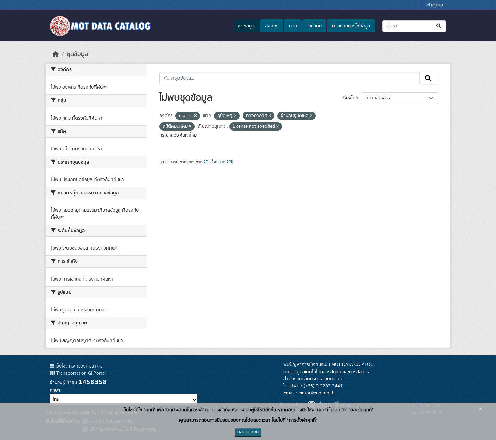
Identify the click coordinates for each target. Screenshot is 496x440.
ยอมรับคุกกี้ (248, 432)
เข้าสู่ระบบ (434, 5)
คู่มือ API (225, 162)
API (206, 162)
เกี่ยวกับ (314, 26)
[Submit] (439, 26)
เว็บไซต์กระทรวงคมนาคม (78, 366)
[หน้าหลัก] (55, 54)
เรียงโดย (350, 98)
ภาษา (55, 390)
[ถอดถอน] (195, 116)
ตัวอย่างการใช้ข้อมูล (351, 26)
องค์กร (271, 26)
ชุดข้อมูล (246, 26)
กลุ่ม (293, 26)
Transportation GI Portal (80, 373)
